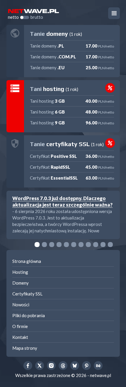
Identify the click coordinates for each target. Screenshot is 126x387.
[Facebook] (27, 365)
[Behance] (98, 365)
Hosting (20, 272)
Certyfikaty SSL (27, 293)
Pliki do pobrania (28, 315)
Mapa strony (24, 348)
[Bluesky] (74, 365)
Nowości (20, 304)
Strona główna (26, 261)
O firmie (20, 326)
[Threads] (63, 365)
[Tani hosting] (63, 106)
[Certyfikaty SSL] (63, 161)
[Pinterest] (86, 365)
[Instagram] (51, 365)
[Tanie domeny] (63, 51)
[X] (39, 365)
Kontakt (20, 337)
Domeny (20, 282)
